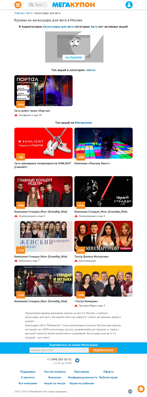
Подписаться (103, 350)
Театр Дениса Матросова (91, 256)
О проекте (28, 377)
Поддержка (27, 371)
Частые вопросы (55, 371)
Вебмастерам (108, 377)
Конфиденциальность (81, 377)
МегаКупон (73, 5)
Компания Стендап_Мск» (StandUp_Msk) (40, 211)
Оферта (108, 371)
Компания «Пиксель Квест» (92, 163)
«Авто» (91, 70)
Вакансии (54, 377)
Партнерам (81, 371)
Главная (19, 13)
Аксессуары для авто (58, 26)
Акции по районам (81, 383)
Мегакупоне (83, 122)
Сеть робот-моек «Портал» (32, 110)
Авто (29, 13)
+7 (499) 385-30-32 (59, 359)
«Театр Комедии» (86, 301)
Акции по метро (54, 383)
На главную (73, 57)
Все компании (28, 383)
